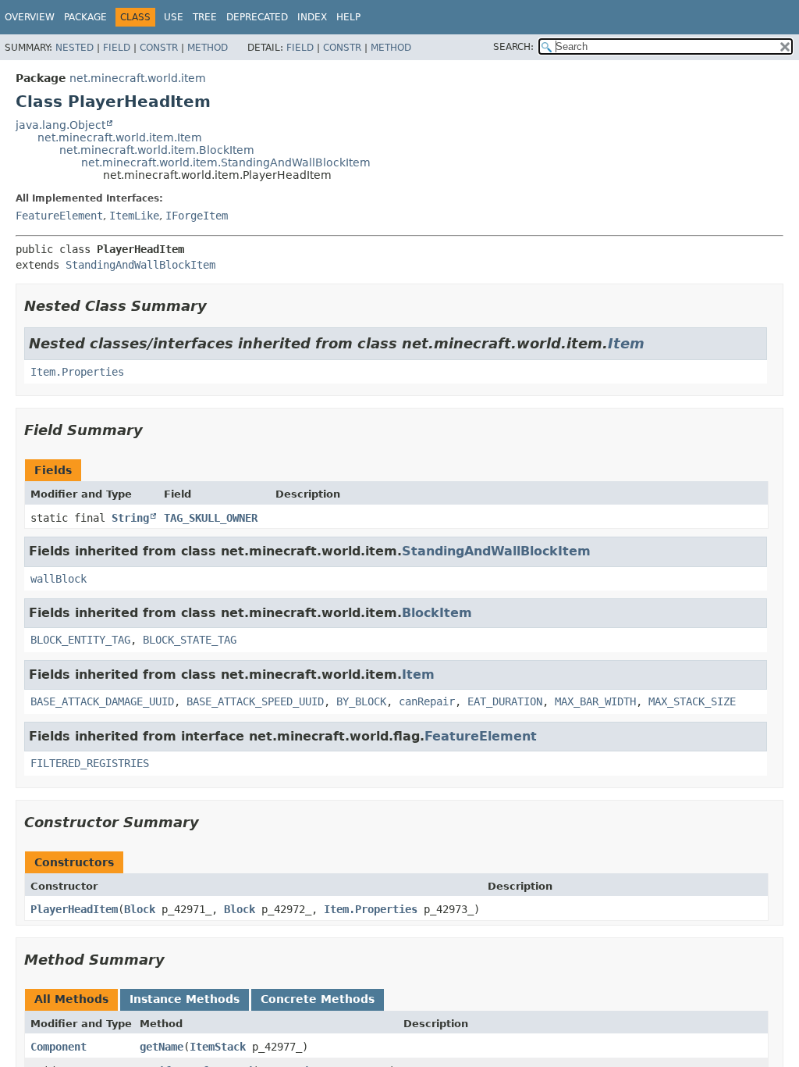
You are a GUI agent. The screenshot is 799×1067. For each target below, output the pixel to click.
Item (626, 343)
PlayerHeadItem (74, 909)
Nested (74, 47)
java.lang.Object (60, 125)
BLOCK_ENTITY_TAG (80, 639)
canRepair (427, 701)
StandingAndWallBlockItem (140, 265)
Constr (159, 47)
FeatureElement (59, 215)
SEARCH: (513, 46)
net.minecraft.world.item (137, 78)
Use (173, 17)
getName (161, 1046)
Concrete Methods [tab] (318, 999)
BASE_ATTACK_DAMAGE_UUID (102, 701)
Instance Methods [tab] (185, 999)
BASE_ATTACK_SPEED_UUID (255, 701)
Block (139, 909)
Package (85, 17)
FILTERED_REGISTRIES (89, 763)
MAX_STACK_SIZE (692, 701)
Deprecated (257, 17)
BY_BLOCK (361, 701)
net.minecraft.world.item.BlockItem (156, 150)
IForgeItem (196, 215)
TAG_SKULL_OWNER (210, 518)
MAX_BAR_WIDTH (595, 701)
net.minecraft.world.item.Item (119, 137)
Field (116, 47)
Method (207, 47)
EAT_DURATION (504, 701)
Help (348, 17)
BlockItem (437, 612)
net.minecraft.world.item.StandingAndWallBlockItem (226, 162)
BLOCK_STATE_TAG (189, 639)
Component (58, 1046)
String (130, 518)
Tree (205, 17)
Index (312, 17)
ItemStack (218, 1046)
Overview (30, 17)
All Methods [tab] (71, 999)
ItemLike (134, 215)
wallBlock (58, 579)
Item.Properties (77, 372)
